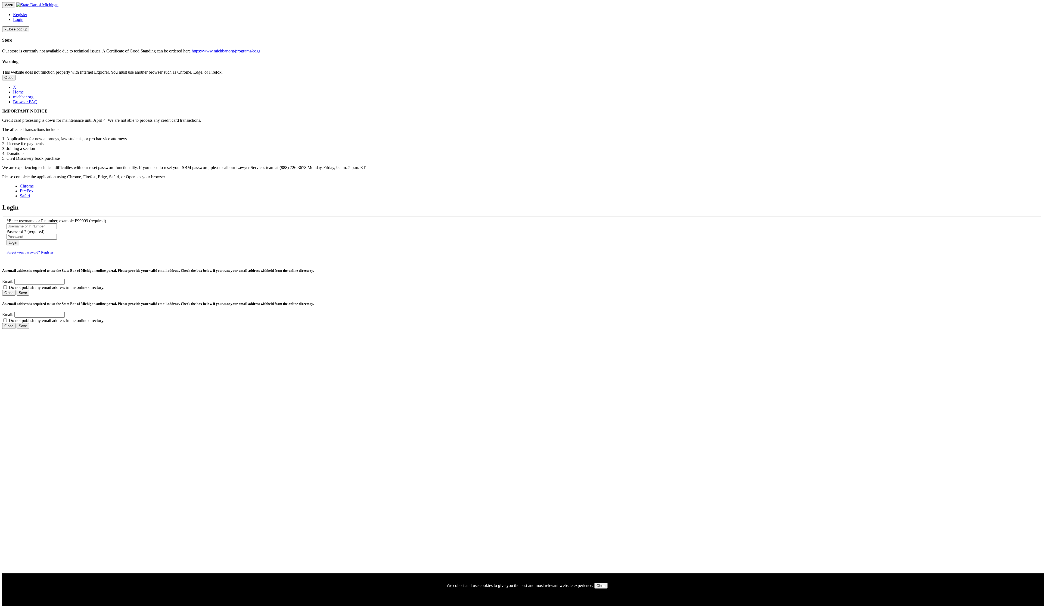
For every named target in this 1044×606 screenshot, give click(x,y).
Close (8, 78)
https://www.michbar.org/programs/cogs (226, 51)
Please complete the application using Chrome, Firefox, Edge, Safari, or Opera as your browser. (84, 176)
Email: (7, 281)
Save (23, 293)
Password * (25, 231)
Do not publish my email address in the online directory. (56, 287)
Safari (25, 195)
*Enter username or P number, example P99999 (56, 220)
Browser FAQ (25, 101)
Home (18, 92)
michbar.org (23, 97)
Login (18, 19)
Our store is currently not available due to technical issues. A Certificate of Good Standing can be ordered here (131, 51)
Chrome (27, 186)
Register (20, 14)
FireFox (26, 191)
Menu (8, 5)
